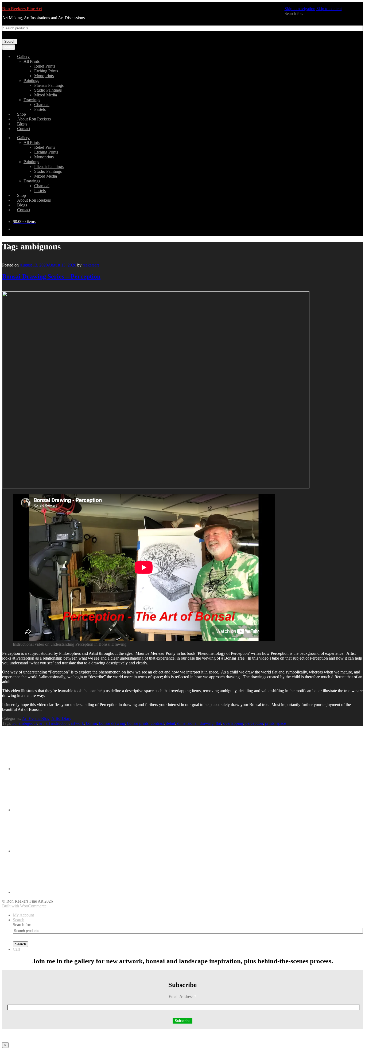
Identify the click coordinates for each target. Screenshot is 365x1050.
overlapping (233, 723)
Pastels (40, 109)
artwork (77, 723)
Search (9, 42)
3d (14, 723)
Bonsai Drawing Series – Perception (51, 276)
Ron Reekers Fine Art (22, 8)
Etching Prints (46, 71)
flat (218, 723)
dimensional (187, 723)
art (41, 723)
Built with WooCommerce (24, 906)
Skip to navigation (300, 8)
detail (170, 723)
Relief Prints (44, 66)
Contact (23, 128)
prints (269, 723)
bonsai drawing (112, 723)
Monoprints (44, 75)
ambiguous (28, 723)
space (281, 723)
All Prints (32, 61)
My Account (23, 915)
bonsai (91, 723)
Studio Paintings (48, 90)
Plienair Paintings (49, 85)
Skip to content (329, 8)
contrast (157, 723)
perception (254, 723)
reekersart (91, 265)
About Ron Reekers (34, 119)
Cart (18, 949)
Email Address (182, 996)
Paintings (31, 80)
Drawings (32, 99)
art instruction (57, 723)
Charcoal (41, 104)
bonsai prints (138, 723)
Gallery (23, 56)
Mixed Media (45, 95)
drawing (206, 723)
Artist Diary (61, 718)
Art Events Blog (35, 718)
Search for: (294, 13)
